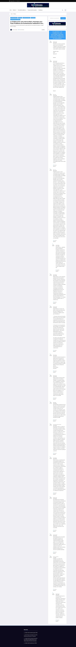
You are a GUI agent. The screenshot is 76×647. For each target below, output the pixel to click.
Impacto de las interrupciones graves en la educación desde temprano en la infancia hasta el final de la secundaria (30, 639)
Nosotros (14, 10)
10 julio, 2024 (57, 594)
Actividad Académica (14, 17)
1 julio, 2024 (54, 557)
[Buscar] (62, 10)
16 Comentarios (21, 29)
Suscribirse (63, 18)
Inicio (11, 10)
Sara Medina (54, 402)
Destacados (33, 17)
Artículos (20, 17)
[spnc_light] (65, 10)
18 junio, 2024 (55, 42)
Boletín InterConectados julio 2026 (31, 643)
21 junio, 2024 (55, 307)
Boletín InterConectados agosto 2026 (31, 632)
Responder (54, 57)
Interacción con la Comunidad (15, 19)
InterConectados (14, 29)
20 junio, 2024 (55, 95)
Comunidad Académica (22, 10)
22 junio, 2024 (55, 535)
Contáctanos (40, 10)
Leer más (43, 29)
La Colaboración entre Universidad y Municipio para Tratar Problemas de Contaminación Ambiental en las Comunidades (26, 22)
